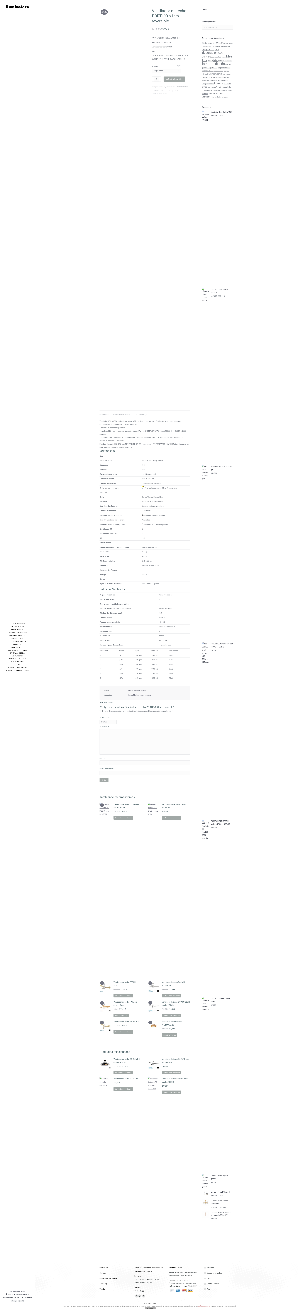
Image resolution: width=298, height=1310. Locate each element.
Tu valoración (105, 727)
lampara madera (224, 68)
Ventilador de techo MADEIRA (125, 1079)
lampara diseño (213, 64)
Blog (208, 1289)
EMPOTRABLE (207, 57)
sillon (206, 90)
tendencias (212, 90)
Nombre (103, 758)
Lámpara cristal (208, 84)
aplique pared (228, 43)
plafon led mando (220, 87)
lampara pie (226, 74)
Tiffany (205, 94)
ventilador (176, 90)
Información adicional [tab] (121, 414)
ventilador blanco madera (160, 93)
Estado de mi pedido (214, 1273)
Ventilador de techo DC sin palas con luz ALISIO (175, 1080)
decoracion (210, 53)
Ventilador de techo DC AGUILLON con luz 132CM (176, 1003)
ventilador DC (208, 97)
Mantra (218, 83)
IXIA (215, 60)
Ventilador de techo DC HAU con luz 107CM (175, 984)
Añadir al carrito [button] (121, 1015)
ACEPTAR (150, 1308)
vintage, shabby (140, 690)
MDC (225, 84)
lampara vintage (213, 80)
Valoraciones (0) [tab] (140, 414)
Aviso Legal (104, 1284)
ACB (204, 43)
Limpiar (178, 66)
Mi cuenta (210, 1268)
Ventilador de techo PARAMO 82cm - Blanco (125, 1003)
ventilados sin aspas (221, 97)
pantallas (211, 87)
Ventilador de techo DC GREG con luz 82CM (175, 806)
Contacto (103, 1273)
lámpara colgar (223, 80)
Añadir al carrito (174, 79)
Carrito (209, 1278)
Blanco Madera (133, 695)
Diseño (220, 53)
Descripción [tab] (104, 414)
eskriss (215, 57)
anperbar (212, 43)
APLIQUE (219, 43)
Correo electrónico (107, 769)
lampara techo (209, 77)
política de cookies (204, 1306)
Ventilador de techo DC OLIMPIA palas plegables (126, 1060)
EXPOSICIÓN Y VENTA (17, 1291)
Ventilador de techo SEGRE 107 (126, 1022)
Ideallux (210, 61)
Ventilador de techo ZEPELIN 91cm (125, 984)
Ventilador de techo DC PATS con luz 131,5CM (175, 1060)
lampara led (212, 67)
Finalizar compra (213, 1284)
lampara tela (220, 77)
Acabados (155, 66)
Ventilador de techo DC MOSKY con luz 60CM (126, 806)
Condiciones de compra (108, 1278)
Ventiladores (170, 87)
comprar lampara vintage (223, 46)
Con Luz (162, 87)
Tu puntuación (105, 717)
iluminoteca (104, 1268)
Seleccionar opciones (123, 818)
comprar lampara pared (209, 46)
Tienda (102, 1289)
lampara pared (216, 74)
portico (169, 90)
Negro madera (145, 695)
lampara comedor (225, 61)
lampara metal (218, 71)
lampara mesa (207, 71)
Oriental (130, 690)
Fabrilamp (162, 90)
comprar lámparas (210, 49)
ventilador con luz (217, 93)
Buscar (231, 27)
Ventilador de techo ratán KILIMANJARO (172, 1023)
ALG (207, 43)
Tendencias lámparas (224, 90)
